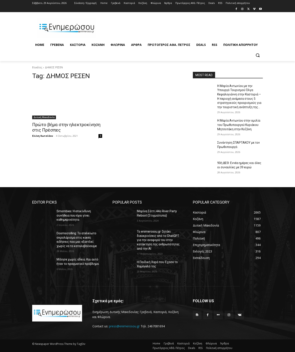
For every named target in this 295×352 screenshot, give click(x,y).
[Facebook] (236, 9)
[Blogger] (197, 315)
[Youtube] (260, 9)
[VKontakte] (239, 315)
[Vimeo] (254, 9)
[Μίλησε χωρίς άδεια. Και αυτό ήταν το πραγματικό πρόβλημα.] (42, 264)
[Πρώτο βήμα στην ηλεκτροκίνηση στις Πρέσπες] (67, 101)
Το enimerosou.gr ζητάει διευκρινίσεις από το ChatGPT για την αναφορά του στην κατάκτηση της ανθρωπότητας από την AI (158, 240)
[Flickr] (218, 315)
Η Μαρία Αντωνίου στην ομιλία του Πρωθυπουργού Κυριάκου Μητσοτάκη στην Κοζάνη (238, 125)
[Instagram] (242, 9)
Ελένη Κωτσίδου (42, 135)
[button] (257, 55)
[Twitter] (248, 9)
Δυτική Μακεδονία (44, 117)
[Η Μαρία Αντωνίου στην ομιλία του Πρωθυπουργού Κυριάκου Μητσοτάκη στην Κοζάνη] (203, 126)
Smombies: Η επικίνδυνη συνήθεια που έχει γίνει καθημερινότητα (74, 215)
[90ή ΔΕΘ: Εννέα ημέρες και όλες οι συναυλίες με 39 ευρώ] (203, 168)
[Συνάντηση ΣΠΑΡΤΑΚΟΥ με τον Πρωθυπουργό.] (203, 148)
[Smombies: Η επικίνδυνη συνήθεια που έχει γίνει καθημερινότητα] (42, 216)
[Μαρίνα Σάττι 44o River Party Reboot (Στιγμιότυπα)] (123, 216)
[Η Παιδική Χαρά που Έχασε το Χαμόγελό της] (123, 267)
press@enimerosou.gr (124, 326)
